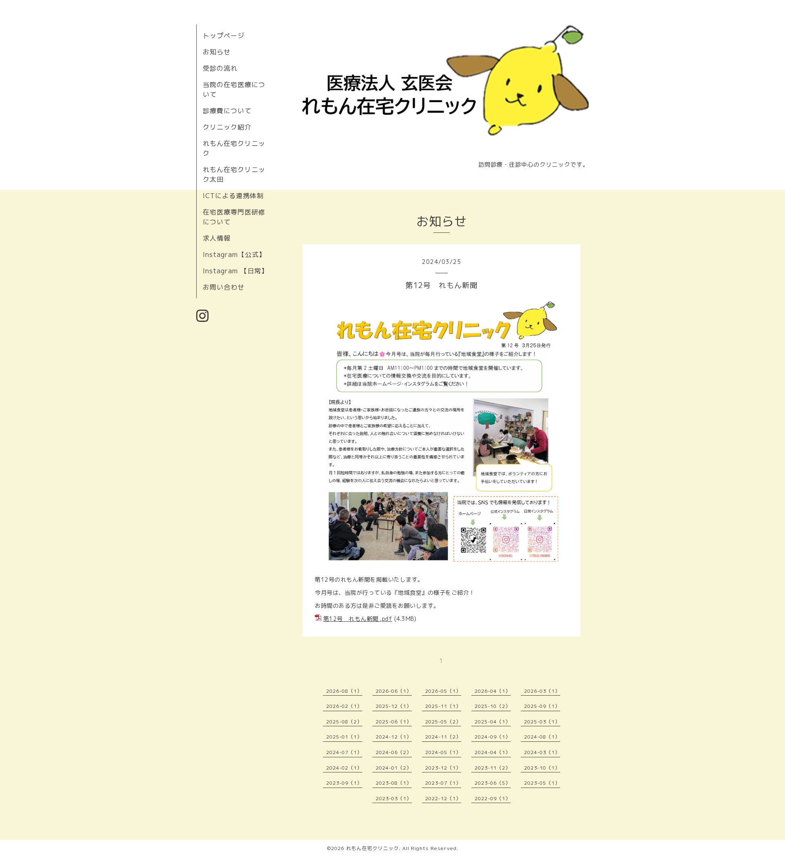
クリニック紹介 (227, 127)
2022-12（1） (443, 798)
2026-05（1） (443, 690)
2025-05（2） (443, 721)
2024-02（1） (344, 767)
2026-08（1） (344, 690)
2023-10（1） (542, 767)
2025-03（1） (542, 721)
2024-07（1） (344, 752)
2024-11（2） (443, 736)
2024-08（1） (542, 736)
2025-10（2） (493, 706)
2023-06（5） (493, 782)
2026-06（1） (394, 690)
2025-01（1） (344, 736)
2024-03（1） (542, 752)
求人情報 (217, 238)
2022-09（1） (493, 798)
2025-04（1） (493, 721)
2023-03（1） (394, 798)
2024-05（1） (443, 752)
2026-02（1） (344, 706)
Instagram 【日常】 (235, 270)
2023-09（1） (344, 782)
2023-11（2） (493, 767)
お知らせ (217, 51)
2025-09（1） (542, 706)
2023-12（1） (443, 767)
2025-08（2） (344, 721)
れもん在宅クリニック (372, 848)
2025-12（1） (394, 706)
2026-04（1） (493, 690)
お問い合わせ (223, 287)
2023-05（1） (542, 782)
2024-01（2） (394, 767)
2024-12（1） (394, 736)
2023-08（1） (394, 782)
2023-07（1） (443, 782)
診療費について (227, 110)
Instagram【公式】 (234, 254)
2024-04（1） (493, 752)
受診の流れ (220, 68)
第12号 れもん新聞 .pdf (357, 619)
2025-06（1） (394, 721)
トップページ (223, 35)
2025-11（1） (443, 706)
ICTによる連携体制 (233, 195)
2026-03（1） (542, 690)
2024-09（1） (493, 736)
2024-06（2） (394, 752)
